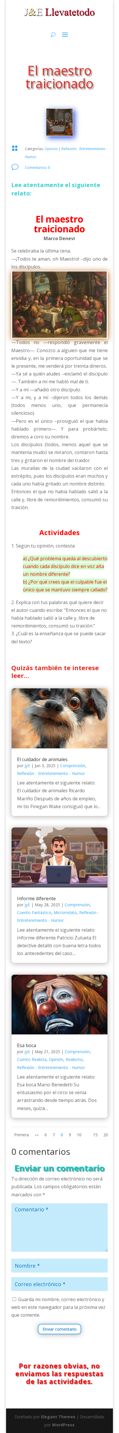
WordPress (63, 1425)
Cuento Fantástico (34, 912)
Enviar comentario (59, 1329)
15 (95, 1134)
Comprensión (72, 765)
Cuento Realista (32, 1059)
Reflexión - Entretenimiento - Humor (51, 773)
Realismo (74, 1059)
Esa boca (26, 1045)
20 (105, 1134)
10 (79, 1134)
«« (37, 1134)
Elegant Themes (58, 1416)
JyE (27, 765)
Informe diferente (36, 898)
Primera (21, 1134)
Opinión (51, 148)
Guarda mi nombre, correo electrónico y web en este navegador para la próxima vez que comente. (58, 1307)
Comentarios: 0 (37, 167)
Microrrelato (65, 912)
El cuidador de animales (42, 759)
